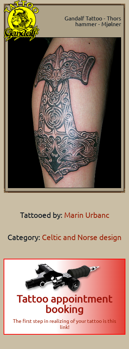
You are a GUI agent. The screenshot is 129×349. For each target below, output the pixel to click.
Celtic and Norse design (81, 237)
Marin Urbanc (85, 214)
